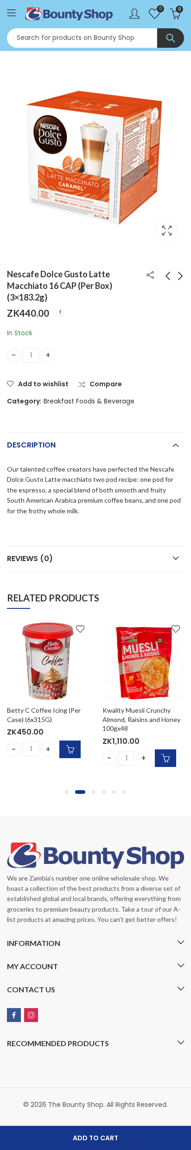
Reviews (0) (30, 558)
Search (170, 38)
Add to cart (95, 1138)
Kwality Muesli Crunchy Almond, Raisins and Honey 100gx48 (141, 719)
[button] (67, 792)
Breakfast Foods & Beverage (89, 401)
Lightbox (167, 230)
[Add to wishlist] (80, 628)
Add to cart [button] (70, 749)
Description (31, 445)
